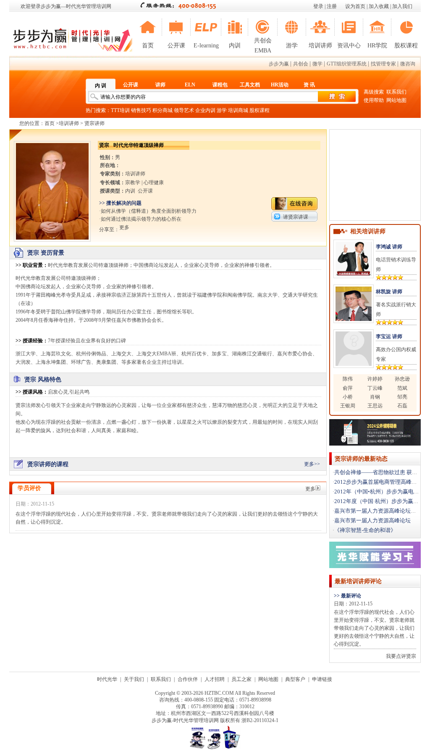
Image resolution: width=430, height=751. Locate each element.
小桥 (348, 397)
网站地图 (396, 100)
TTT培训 (120, 110)
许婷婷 (375, 379)
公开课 (176, 45)
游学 (292, 45)
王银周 (347, 406)
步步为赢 (279, 64)
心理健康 (154, 182)
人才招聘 (215, 679)
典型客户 (295, 679)
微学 (317, 64)
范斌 (402, 388)
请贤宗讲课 (295, 217)
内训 (235, 45)
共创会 (300, 64)
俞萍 (348, 388)
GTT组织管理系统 (347, 64)
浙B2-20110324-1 (259, 720)
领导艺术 (184, 110)
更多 (310, 489)
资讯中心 (349, 45)
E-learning (206, 45)
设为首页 (355, 6)
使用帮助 (374, 100)
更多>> (312, 464)
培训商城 (238, 110)
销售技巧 (141, 110)
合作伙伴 (188, 679)
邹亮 (402, 397)
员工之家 (241, 679)
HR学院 (377, 45)
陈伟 (348, 379)
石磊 (402, 406)
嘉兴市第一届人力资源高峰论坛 (372, 520)
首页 (148, 45)
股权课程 (406, 45)
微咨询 (407, 64)
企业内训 (205, 110)
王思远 (375, 406)
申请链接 (322, 679)
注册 (332, 6)
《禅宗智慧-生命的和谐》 (365, 530)
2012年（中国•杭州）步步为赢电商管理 (382, 491)
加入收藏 (379, 6)
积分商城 (162, 110)
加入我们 (402, 6)
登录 (318, 6)
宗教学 (132, 182)
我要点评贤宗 (401, 656)
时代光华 (107, 679)
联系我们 (396, 92)
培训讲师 (320, 45)
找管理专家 (383, 64)
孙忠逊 (402, 379)
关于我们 (134, 679)
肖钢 (375, 397)
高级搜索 (374, 92)
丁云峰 (375, 388)
